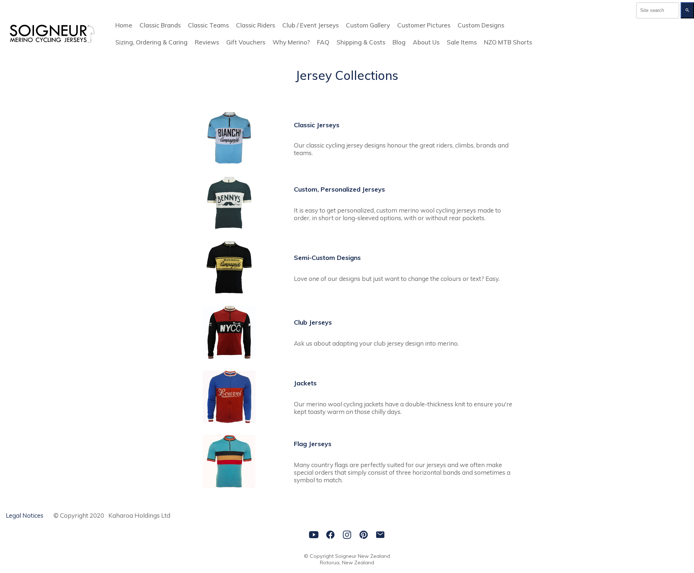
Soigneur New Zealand (362, 556)
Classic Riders (255, 25)
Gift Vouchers (245, 42)
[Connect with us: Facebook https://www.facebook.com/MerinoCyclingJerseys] (330, 534)
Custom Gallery (368, 25)
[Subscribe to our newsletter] (380, 534)
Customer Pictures (423, 25)
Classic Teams (208, 25)
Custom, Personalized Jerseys (339, 189)
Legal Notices (24, 515)
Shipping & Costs (361, 42)
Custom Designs (481, 25)
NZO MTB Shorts (508, 42)
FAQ (323, 42)
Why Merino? (291, 42)
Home (123, 25)
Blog (399, 42)
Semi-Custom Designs (327, 257)
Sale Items (462, 42)
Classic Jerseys (316, 125)
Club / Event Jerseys (310, 25)
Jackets (305, 383)
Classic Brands (160, 25)
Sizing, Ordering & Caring (151, 42)
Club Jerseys (313, 322)
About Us (426, 42)
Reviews (207, 42)
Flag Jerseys (312, 444)
